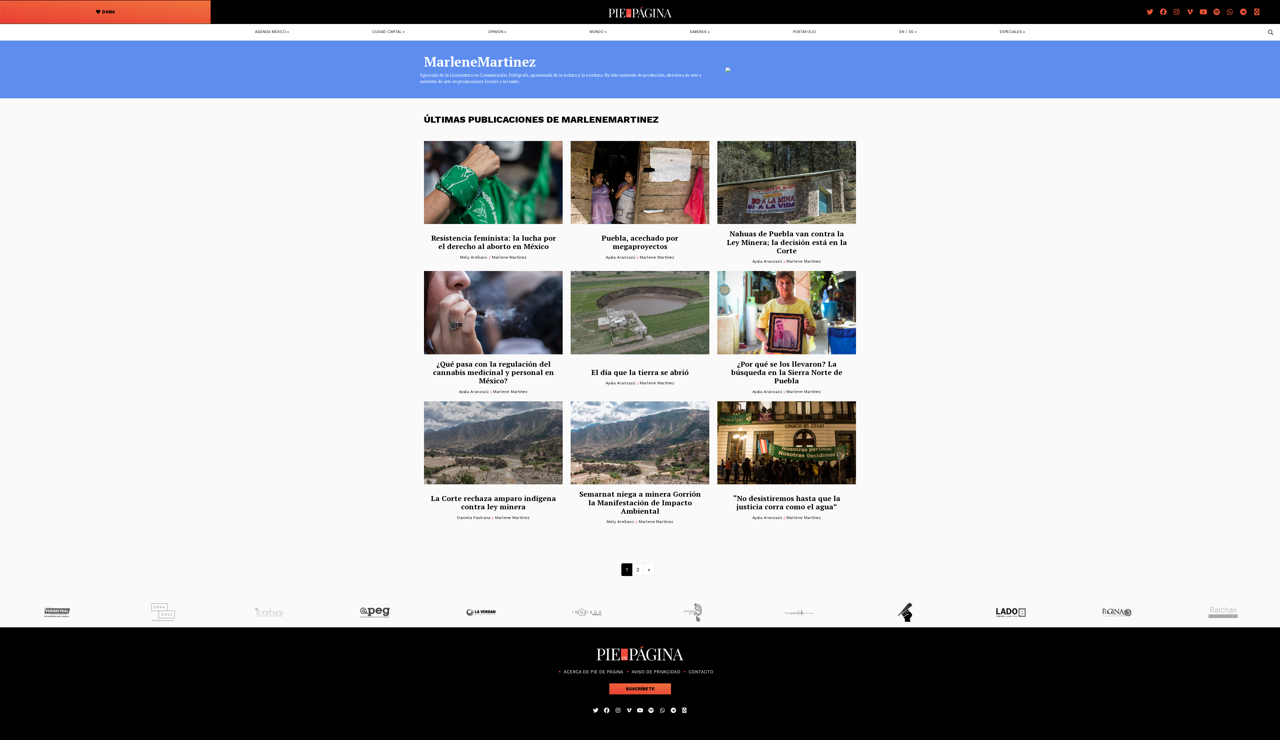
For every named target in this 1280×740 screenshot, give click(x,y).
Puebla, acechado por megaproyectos (640, 242)
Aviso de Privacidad (656, 671)
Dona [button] (108, 11)
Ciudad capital (387, 32)
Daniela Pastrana (473, 517)
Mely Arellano (473, 257)
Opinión (495, 32)
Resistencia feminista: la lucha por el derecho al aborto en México (493, 242)
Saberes (698, 32)
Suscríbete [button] (640, 688)
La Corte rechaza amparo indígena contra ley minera (493, 502)
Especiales (1011, 32)
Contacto (701, 671)
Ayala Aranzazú (620, 257)
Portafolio (804, 32)
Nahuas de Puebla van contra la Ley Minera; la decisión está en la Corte (787, 242)
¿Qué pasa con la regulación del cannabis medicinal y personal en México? (493, 372)
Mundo (597, 32)
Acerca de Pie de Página (593, 671)
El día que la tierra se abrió (640, 372)
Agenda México (270, 32)
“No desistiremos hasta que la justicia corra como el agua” (786, 502)
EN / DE (906, 32)
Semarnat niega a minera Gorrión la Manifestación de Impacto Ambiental (640, 502)
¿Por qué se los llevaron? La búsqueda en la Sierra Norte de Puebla (786, 372)
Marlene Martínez (509, 257)
